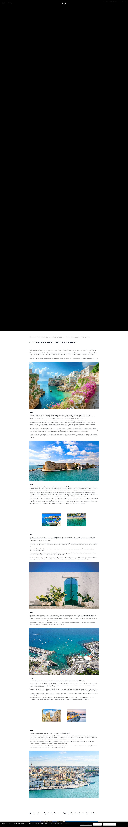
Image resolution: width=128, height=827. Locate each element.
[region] (64, 824)
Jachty (10, 3)
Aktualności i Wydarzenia (39, 337)
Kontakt (105, 1)
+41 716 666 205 (113, 1)
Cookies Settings (86, 824)
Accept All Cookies (109, 824)
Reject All (97, 824)
